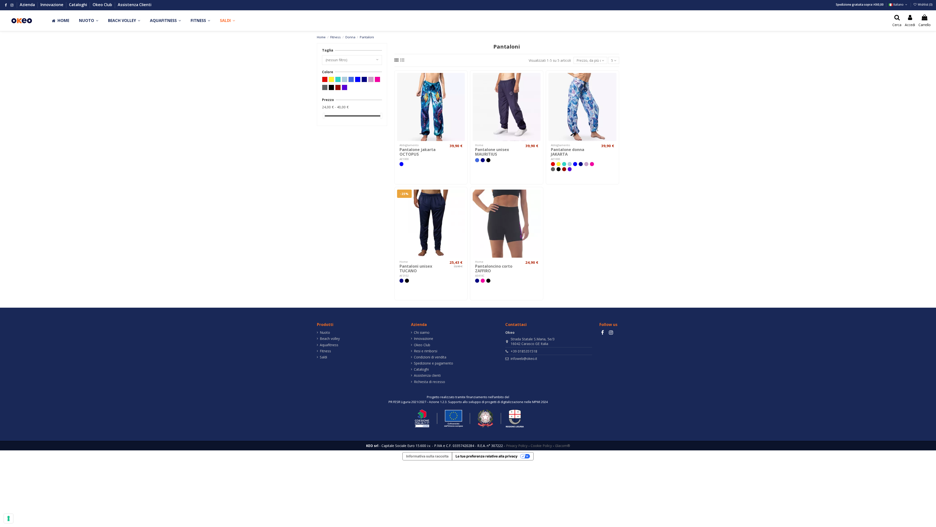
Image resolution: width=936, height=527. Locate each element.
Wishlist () (924, 4)
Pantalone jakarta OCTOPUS (418, 152)
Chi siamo (421, 332)
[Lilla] (586, 164)
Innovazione (52, 4)
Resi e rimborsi (425, 351)
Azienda (28, 4)
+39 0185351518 (524, 351)
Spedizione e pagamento (433, 363)
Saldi (323, 357)
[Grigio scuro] (553, 169)
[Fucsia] (592, 164)
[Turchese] (564, 164)
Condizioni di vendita (430, 357)
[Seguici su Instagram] (12, 5)
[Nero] (488, 160)
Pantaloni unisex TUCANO (416, 269)
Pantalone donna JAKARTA (567, 152)
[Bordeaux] (564, 169)
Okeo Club (103, 4)
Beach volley (330, 338)
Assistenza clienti (427, 375)
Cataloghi (78, 4)
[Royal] (477, 160)
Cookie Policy (541, 445)
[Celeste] (570, 164)
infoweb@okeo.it (524, 358)
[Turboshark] (570, 169)
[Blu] (402, 164)
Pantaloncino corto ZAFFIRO (493, 269)
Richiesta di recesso (429, 381)
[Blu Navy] (483, 160)
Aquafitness (329, 345)
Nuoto (325, 332)
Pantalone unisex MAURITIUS (492, 152)
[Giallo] (558, 164)
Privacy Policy (516, 445)
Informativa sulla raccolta (427, 456)
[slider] (324, 116)
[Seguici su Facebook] (6, 5)
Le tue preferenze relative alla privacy (486, 456)
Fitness (325, 351)
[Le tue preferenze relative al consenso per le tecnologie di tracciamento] (8, 518)
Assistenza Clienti (134, 4)
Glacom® (562, 445)
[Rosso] (553, 164)
